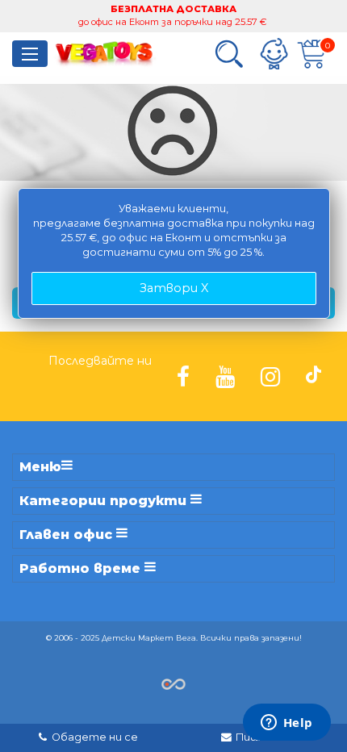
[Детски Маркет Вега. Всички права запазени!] (173, 683)
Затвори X (174, 288)
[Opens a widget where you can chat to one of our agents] (286, 724)
